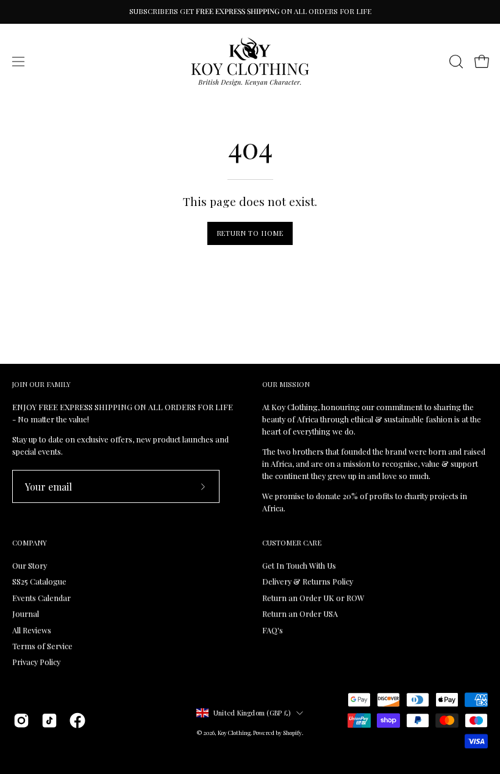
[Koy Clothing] (250, 61)
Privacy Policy (36, 661)
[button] (454, 61)
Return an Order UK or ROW (313, 597)
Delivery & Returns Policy (307, 582)
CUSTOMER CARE (291, 543)
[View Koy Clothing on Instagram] (21, 720)
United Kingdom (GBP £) (251, 712)
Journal (25, 613)
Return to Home (250, 233)
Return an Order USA (300, 613)
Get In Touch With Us (299, 565)
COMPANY (29, 543)
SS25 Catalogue (39, 582)
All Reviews (31, 630)
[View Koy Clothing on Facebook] (77, 720)
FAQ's (272, 630)
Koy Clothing (234, 732)
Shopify (292, 732)
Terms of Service (42, 646)
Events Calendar (41, 597)
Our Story (29, 565)
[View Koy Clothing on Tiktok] (49, 720)
